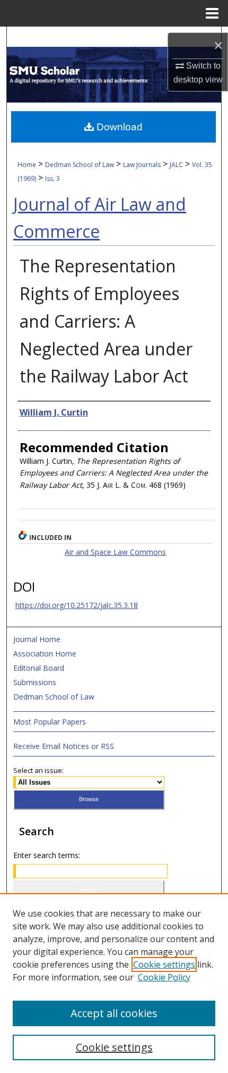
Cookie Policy (164, 977)
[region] (114, 983)
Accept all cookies (114, 1013)
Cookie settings (164, 964)
